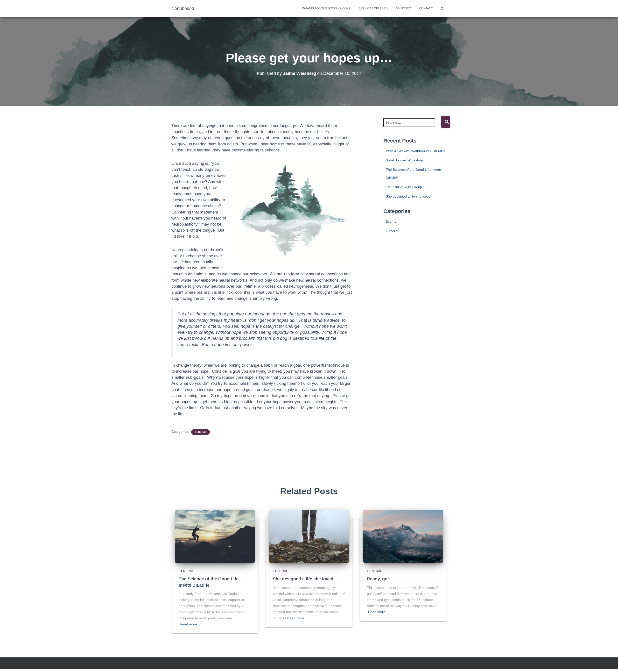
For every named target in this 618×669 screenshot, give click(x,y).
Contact (426, 8)
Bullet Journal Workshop (404, 160)
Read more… (190, 624)
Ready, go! (378, 578)
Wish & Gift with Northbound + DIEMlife (415, 151)
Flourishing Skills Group (404, 187)
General (200, 432)
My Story (403, 8)
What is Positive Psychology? (326, 8)
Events (391, 221)
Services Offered (373, 8)
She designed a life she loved (408, 196)
